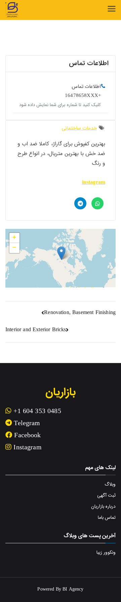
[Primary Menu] (111, 8)
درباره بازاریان (103, 507)
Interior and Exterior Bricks (35, 330)
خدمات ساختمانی (79, 128)
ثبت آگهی (106, 496)
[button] (61, 253)
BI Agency (73, 590)
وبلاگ (110, 485)
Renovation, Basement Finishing (80, 312)
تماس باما (107, 518)
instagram (93, 182)
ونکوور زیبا (106, 553)
